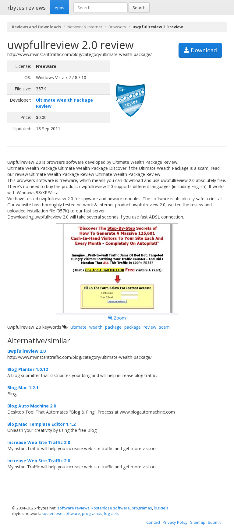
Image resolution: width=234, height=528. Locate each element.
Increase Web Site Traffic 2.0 (38, 442)
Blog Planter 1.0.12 (27, 369)
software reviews (73, 508)
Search (139, 7)
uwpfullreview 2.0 (26, 351)
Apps (59, 7)
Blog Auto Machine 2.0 (31, 406)
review (150, 327)
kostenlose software (110, 508)
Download (203, 50)
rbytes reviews (26, 7)
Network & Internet (84, 27)
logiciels (161, 508)
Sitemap (197, 522)
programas (142, 508)
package (113, 327)
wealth (95, 327)
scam (164, 327)
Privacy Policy (175, 522)
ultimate (78, 327)
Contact (153, 522)
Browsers (117, 27)
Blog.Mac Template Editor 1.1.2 (41, 424)
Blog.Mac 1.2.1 (22, 387)
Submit (214, 522)
